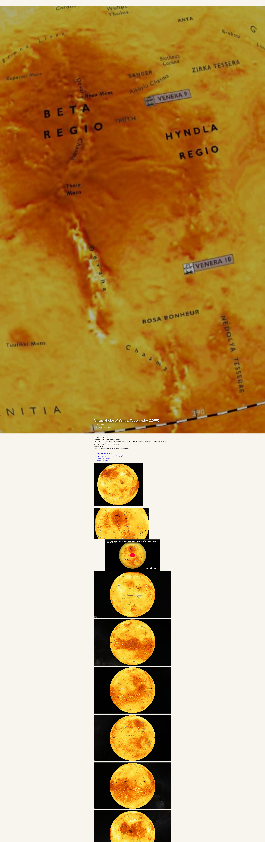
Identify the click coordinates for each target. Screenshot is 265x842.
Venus (109, 427)
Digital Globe (98, 427)
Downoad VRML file (103, 456)
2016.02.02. (103, 424)
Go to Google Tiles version (104, 458)
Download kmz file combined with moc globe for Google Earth (112, 455)
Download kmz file (102, 453)
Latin (105, 427)
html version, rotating (103, 460)
